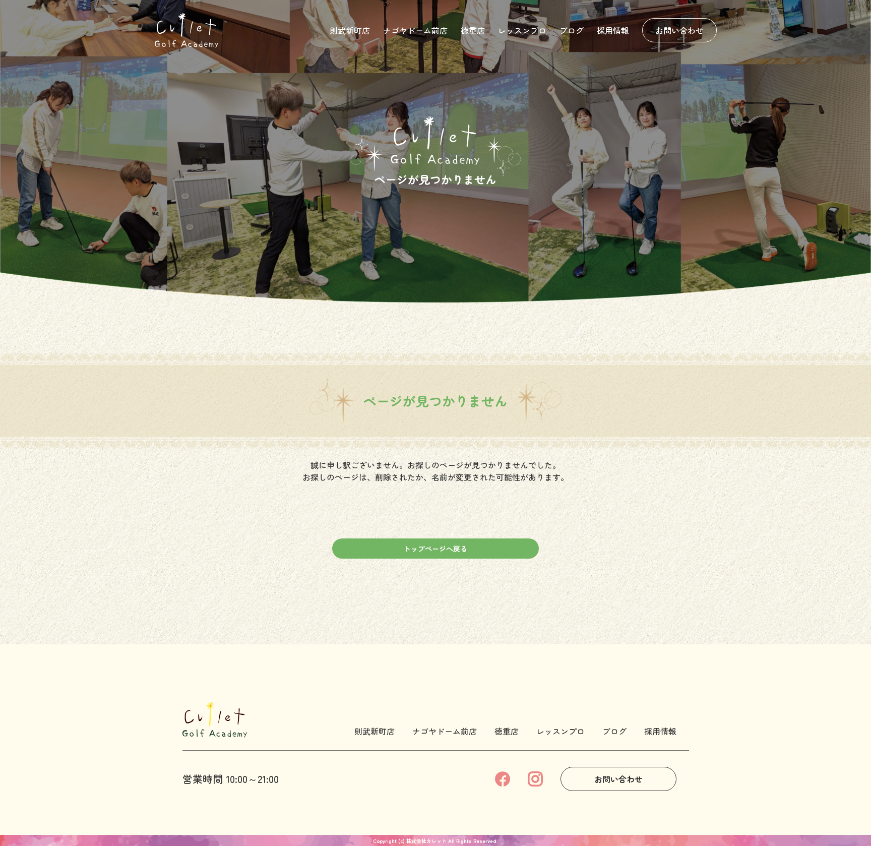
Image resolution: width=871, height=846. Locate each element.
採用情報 (613, 30)
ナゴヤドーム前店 (415, 30)
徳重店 (473, 30)
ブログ (571, 30)
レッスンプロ (522, 30)
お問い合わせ (679, 30)
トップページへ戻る (435, 548)
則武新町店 (350, 30)
